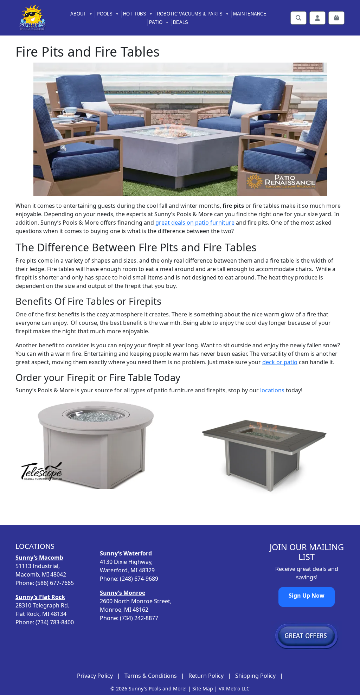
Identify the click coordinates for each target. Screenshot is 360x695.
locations (272, 390)
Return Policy (206, 676)
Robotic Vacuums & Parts (190, 14)
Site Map (202, 688)
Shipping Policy (255, 676)
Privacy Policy (95, 676)
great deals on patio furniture (194, 222)
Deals (180, 22)
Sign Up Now (306, 595)
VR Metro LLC (234, 688)
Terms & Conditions (150, 676)
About (78, 14)
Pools (104, 14)
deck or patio (279, 362)
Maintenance (249, 14)
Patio (155, 22)
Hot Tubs (134, 14)
